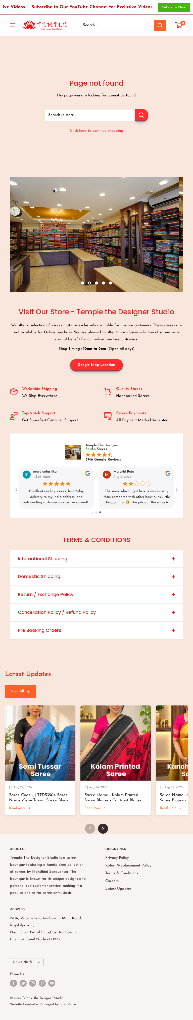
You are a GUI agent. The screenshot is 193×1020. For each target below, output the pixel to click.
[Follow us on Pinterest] (42, 983)
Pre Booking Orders (39, 630)
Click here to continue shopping (96, 131)
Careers (112, 881)
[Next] (103, 829)
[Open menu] (12, 25)
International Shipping (42, 558)
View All (17, 691)
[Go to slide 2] (97, 512)
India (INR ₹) (22, 962)
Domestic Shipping (39, 576)
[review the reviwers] (87, 475)
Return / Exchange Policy (45, 594)
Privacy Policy (117, 858)
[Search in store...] (141, 115)
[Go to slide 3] (100, 512)
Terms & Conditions (121, 873)
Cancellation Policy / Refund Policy (57, 612)
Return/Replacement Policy (128, 865)
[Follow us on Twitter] (23, 983)
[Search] (160, 25)
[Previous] (90, 829)
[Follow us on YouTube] (51, 983)
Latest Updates (118, 889)
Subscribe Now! (174, 7)
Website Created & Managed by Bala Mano (43, 1004)
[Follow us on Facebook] (13, 983)
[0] (179, 25)
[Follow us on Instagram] (32, 983)
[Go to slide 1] (93, 512)
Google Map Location (96, 365)
